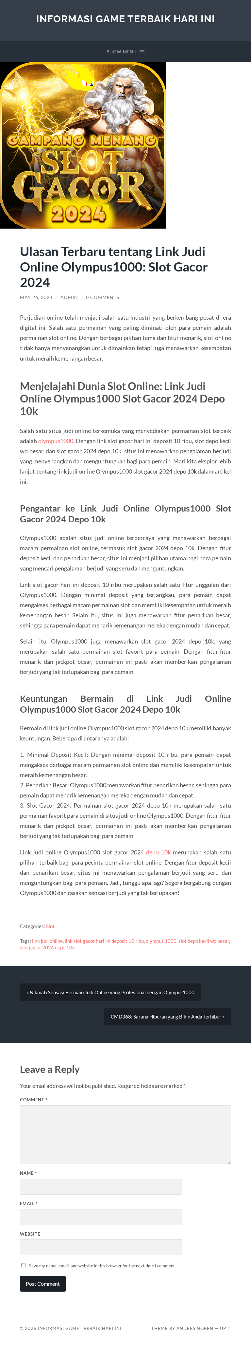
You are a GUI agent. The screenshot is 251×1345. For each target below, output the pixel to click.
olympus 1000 (161, 941)
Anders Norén (194, 1328)
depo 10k (158, 852)
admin (69, 297)
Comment (34, 1099)
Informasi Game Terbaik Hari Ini (125, 19)
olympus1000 (55, 440)
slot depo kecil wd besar (203, 941)
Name (28, 1173)
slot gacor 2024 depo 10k (47, 947)
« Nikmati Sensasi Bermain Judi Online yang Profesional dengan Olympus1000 (110, 992)
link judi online (47, 941)
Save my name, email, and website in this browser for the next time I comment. (102, 1265)
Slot (50, 926)
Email (29, 1203)
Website (30, 1234)
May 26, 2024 (36, 297)
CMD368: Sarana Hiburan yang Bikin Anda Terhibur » (168, 1016)
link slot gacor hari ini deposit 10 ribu (104, 941)
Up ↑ (225, 1328)
